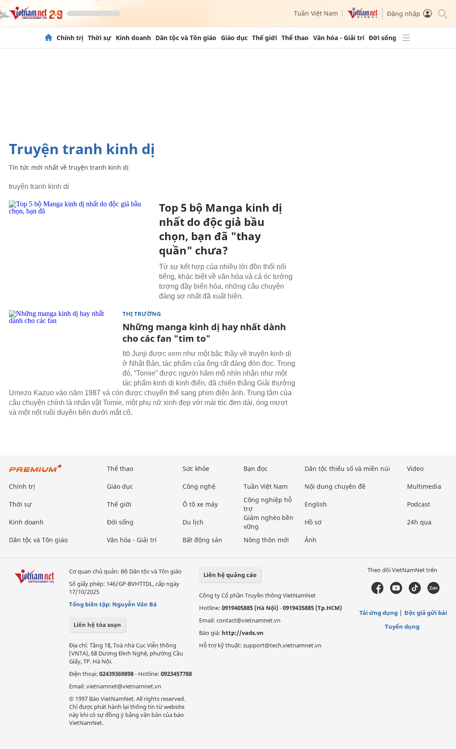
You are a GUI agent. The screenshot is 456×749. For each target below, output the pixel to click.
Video (415, 468)
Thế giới (264, 38)
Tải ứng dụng (378, 613)
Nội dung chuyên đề (335, 486)
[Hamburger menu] (406, 38)
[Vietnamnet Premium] (35, 472)
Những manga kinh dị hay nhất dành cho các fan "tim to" (204, 332)
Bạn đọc (256, 468)
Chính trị (70, 38)
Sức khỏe (196, 468)
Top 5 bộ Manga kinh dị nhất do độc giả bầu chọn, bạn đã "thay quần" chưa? (220, 229)
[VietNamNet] (48, 38)
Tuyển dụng (402, 626)
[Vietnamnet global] (362, 16)
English (316, 504)
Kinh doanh (133, 38)
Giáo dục (234, 38)
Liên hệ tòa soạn (97, 625)
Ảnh (311, 540)
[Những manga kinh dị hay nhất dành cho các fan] (62, 345)
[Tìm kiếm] (442, 13)
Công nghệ (199, 486)
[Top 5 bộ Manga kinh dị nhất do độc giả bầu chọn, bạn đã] (80, 248)
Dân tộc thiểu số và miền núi (347, 468)
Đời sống (382, 38)
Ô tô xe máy (200, 504)
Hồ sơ (313, 522)
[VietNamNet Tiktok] (415, 592)
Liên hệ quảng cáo (230, 575)
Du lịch (193, 522)
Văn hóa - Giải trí (338, 38)
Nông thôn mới (266, 540)
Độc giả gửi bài (425, 613)
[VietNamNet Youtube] (396, 592)
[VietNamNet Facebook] (377, 592)
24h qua (419, 522)
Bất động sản (202, 540)
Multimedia (424, 486)
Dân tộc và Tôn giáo (185, 38)
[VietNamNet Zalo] (434, 592)
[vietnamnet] (35, 17)
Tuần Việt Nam (316, 13)
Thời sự (99, 38)
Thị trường (141, 314)
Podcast (418, 504)
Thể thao (295, 38)
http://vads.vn (243, 633)
